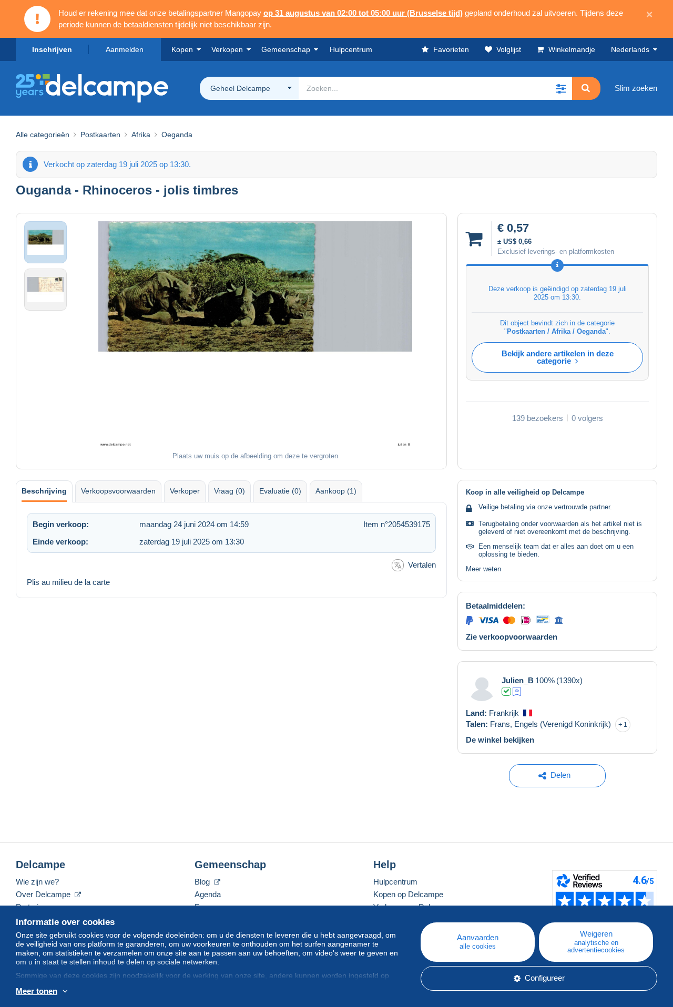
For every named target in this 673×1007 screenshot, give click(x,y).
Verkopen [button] (227, 49)
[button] (560, 88)
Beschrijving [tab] (44, 491)
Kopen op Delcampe (408, 894)
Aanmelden (125, 49)
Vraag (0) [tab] (229, 491)
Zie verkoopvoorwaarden (511, 636)
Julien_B (518, 680)
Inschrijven (52, 49)
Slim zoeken (636, 88)
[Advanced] (517, 691)
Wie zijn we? (37, 881)
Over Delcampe (44, 894)
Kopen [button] (182, 49)
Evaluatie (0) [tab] (280, 491)
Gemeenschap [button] (285, 49)
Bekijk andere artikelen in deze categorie (558, 357)
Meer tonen (36, 991)
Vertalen (422, 564)
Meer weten (483, 569)
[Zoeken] (585, 88)
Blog (203, 881)
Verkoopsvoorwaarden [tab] (118, 491)
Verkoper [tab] (185, 491)
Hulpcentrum (395, 881)
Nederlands (630, 49)
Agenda (208, 894)
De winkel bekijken (500, 739)
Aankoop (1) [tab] (335, 491)
